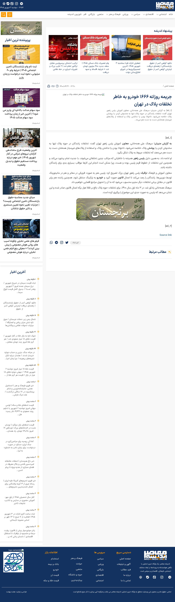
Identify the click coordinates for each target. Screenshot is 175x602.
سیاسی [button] (137, 14)
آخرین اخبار (18, 272)
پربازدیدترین (76, 580)
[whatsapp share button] (51, 243)
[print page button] (48, 86)
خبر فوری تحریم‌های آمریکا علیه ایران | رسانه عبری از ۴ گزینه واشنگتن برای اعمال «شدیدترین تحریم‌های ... (19, 483)
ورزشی (125, 14)
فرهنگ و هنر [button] (114, 14)
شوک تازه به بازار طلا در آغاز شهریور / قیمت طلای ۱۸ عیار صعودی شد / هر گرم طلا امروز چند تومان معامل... (20, 339)
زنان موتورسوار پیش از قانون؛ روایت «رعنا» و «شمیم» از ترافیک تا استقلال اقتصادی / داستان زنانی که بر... (19, 533)
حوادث (79, 563)
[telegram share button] (22, 3)
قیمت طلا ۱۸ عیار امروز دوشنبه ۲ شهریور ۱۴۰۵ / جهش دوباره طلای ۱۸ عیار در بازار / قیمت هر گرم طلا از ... (19, 372)
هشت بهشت (10, 592)
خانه (171, 14)
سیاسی (100, 558)
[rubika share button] (4, 3)
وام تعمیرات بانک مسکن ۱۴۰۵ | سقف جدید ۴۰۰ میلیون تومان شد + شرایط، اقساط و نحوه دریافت (95, 68)
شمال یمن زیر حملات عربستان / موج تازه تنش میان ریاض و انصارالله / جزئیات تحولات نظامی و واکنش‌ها (20, 322)
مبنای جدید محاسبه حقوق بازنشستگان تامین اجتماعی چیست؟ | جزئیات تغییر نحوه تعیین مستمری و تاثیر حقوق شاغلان (21, 203)
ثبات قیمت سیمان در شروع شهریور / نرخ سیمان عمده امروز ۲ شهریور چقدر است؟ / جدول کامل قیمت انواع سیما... (20, 288)
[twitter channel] (170, 577)
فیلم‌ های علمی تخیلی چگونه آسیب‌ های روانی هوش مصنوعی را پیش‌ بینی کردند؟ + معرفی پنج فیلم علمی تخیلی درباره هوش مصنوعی (21, 246)
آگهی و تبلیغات (124, 564)
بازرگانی (91, 14)
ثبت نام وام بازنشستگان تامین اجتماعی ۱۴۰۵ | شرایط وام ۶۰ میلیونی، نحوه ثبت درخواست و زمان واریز (21, 72)
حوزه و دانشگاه (75, 574)
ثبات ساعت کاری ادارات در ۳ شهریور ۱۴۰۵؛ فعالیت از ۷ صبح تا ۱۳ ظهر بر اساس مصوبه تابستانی (19, 517)
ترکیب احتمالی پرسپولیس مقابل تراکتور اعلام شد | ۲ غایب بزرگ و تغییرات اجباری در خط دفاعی (63, 66)
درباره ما (127, 575)
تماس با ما (126, 580)
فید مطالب (126, 569)
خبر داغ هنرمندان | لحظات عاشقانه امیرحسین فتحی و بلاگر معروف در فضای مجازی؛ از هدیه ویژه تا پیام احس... (19, 466)
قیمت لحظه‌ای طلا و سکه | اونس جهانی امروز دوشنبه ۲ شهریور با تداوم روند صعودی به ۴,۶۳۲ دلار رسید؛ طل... (19, 410)
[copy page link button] (53, 86)
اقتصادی (100, 575)
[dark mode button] (9, 14)
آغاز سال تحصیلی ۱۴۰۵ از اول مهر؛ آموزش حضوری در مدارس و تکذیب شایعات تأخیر (20, 500)
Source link (166, 235)
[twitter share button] (67, 243)
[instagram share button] (16, 3)
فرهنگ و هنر (76, 558)
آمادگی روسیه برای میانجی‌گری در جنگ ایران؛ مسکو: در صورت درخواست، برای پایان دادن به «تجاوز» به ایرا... (19, 446)
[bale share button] (8, 3)
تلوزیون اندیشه (74, 14)
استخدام (55, 558)
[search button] (3, 14)
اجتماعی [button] (163, 14)
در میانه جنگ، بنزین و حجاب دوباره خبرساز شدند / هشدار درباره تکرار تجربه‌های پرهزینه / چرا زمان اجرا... (20, 355)
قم (85, 14)
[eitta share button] (12, 3)
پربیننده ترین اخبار (18, 40)
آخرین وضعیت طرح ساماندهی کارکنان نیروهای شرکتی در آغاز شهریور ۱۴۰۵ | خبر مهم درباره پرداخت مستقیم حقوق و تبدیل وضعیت (21, 157)
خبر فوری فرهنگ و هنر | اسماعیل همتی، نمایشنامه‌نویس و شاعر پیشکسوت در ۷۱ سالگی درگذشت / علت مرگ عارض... (19, 390)
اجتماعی (100, 580)
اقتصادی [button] (150, 14)
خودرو (56, 569)
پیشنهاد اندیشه (163, 31)
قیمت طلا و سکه (51, 580)
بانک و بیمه (53, 564)
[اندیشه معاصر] (165, 6)
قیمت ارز (55, 575)
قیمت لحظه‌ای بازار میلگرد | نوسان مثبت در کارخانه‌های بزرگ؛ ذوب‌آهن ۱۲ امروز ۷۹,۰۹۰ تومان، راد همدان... (19, 428)
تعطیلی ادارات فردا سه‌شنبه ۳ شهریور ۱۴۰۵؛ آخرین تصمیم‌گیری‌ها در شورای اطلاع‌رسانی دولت (128, 68)
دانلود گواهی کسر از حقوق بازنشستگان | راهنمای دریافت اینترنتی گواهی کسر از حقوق (159, 66)
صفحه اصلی (169, 86)
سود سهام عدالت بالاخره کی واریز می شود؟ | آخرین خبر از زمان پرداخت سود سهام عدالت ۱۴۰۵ (21, 114)
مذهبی (100, 14)
